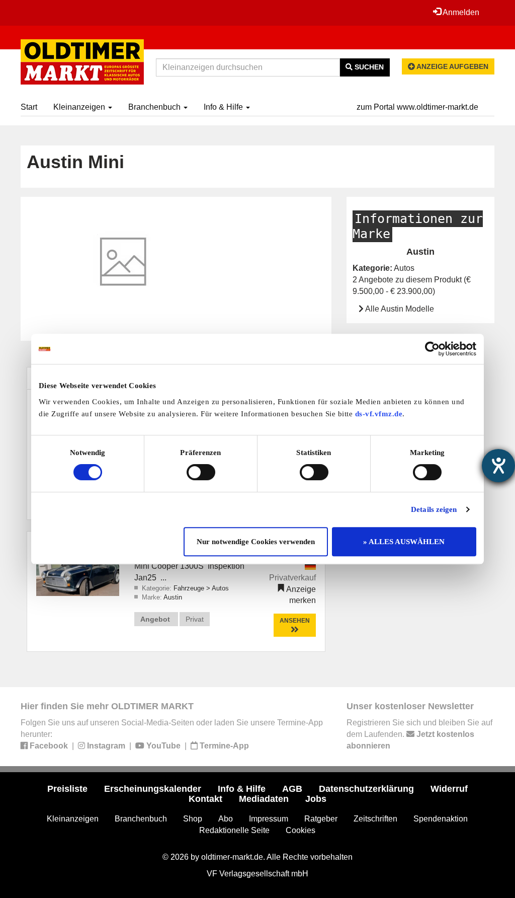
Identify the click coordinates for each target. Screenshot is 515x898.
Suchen (368, 67)
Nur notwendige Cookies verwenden (256, 542)
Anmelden (460, 12)
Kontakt (205, 799)
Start (29, 107)
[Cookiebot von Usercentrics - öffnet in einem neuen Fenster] (432, 348)
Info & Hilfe (224, 107)
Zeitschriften (375, 818)
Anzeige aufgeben (451, 66)
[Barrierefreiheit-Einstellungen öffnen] (498, 465)
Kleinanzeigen (80, 107)
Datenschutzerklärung (366, 789)
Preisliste (67, 789)
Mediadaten (264, 799)
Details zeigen (434, 509)
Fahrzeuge (190, 588)
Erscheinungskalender (152, 789)
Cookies (300, 830)
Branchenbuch (155, 107)
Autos (220, 588)
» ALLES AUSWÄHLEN (404, 542)
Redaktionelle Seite (234, 830)
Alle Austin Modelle (399, 309)
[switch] (201, 472)
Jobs (315, 799)
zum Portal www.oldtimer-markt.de (417, 107)
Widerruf (449, 789)
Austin (172, 597)
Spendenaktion (440, 818)
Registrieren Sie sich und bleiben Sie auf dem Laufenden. (419, 734)
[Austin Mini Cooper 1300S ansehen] (77, 567)
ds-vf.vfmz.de (379, 414)
